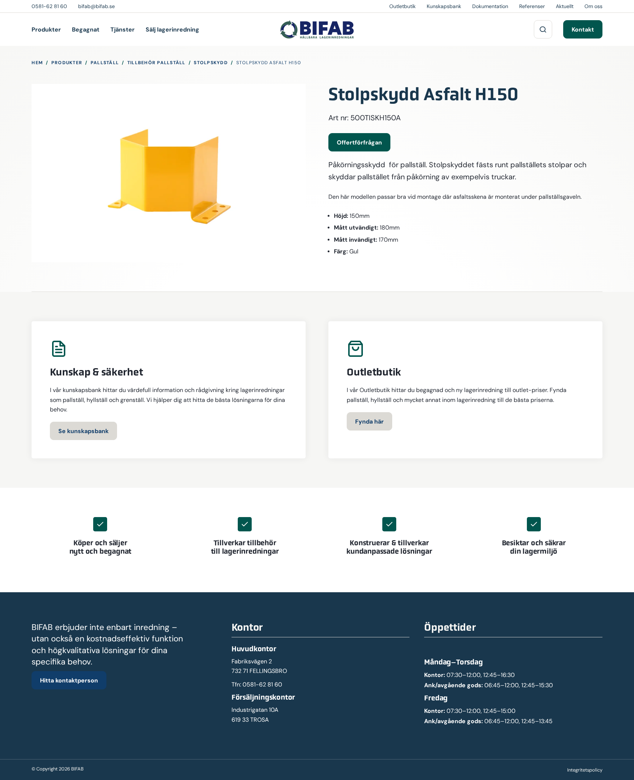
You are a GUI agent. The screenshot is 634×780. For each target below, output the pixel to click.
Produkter (46, 29)
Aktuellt (564, 6)
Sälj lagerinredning (172, 29)
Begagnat (85, 29)
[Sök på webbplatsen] (543, 29)
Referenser (532, 6)
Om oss (593, 6)
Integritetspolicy (584, 770)
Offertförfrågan (359, 142)
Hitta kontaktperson (69, 680)
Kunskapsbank (444, 6)
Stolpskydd (211, 62)
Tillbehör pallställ (156, 62)
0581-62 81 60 (262, 684)
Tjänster (122, 29)
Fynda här (369, 421)
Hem (37, 62)
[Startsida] (317, 29)
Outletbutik (402, 6)
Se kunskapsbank (83, 431)
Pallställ (105, 62)
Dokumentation (490, 6)
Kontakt (583, 29)
